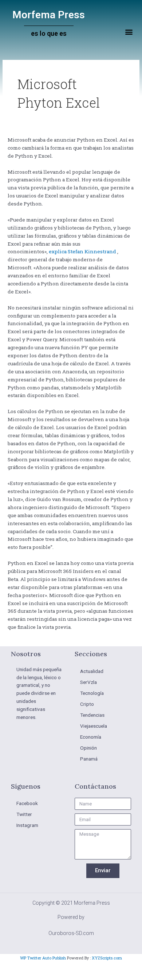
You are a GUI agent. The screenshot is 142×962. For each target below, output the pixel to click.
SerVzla (88, 682)
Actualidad (91, 671)
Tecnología (92, 693)
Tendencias (92, 715)
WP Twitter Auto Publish (43, 958)
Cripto (87, 704)
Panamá (89, 759)
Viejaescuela (93, 726)
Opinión (88, 748)
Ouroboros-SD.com (71, 933)
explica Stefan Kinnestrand (82, 251)
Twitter (24, 814)
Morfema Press (48, 15)
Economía (90, 737)
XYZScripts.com (107, 958)
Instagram (27, 825)
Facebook (27, 803)
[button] (129, 32)
